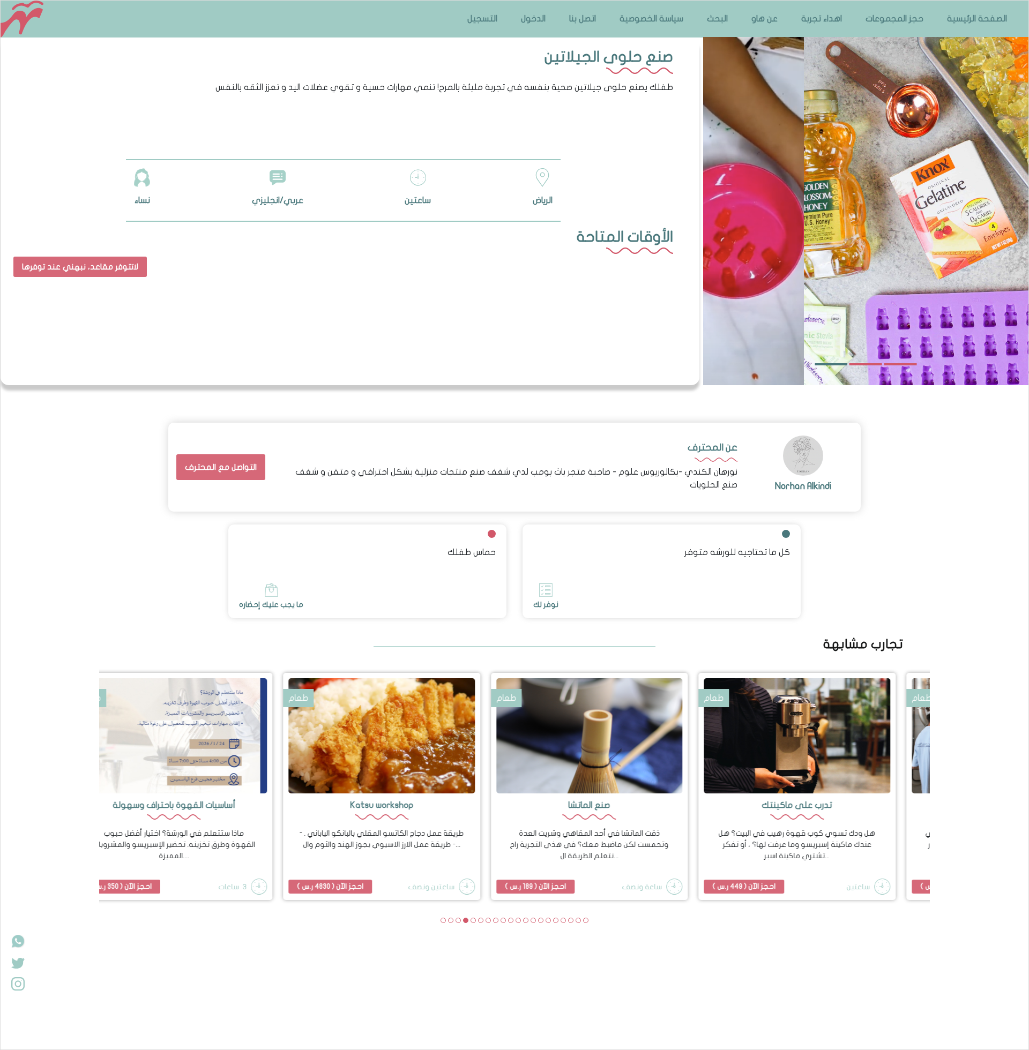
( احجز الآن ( (256, 886)
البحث (717, 18)
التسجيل (482, 18)
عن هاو (764, 18)
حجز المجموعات (894, 18)
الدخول (533, 18)
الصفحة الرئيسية (977, 18)
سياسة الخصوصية (651, 18)
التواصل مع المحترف (221, 467)
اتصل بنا (582, 18)
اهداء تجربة (821, 18)
